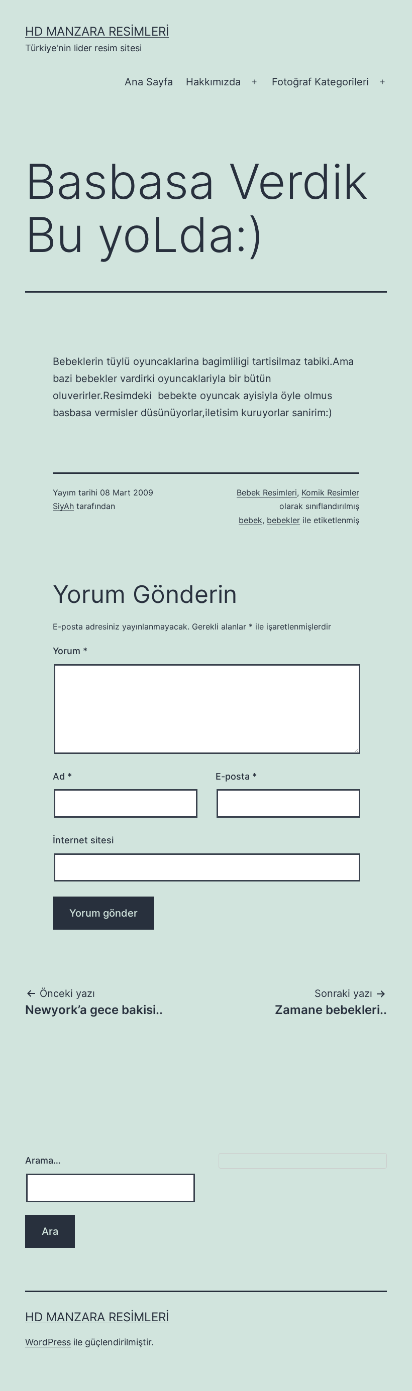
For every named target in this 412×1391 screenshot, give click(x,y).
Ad (62, 776)
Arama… (43, 1160)
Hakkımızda (213, 82)
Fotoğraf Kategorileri (320, 82)
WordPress (48, 1342)
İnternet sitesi (83, 840)
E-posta (236, 776)
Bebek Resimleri (267, 492)
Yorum (70, 651)
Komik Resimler (330, 492)
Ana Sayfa (149, 82)
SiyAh (63, 506)
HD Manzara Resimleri (97, 31)
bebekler (283, 520)
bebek (250, 520)
